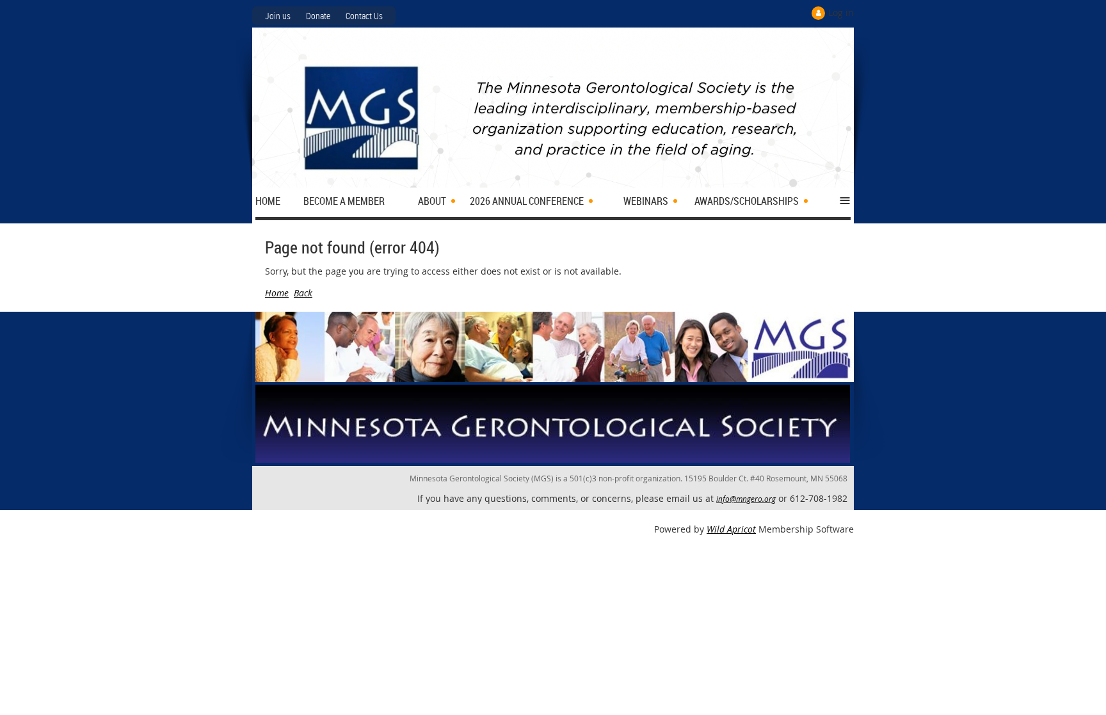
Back (303, 293)
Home (277, 293)
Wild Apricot (731, 529)
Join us (278, 16)
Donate (318, 16)
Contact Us (364, 16)
